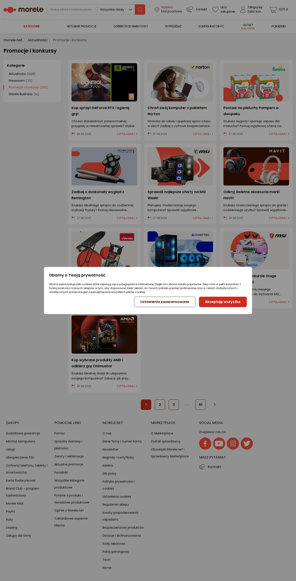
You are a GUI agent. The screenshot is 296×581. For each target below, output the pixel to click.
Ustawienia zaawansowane (164, 301)
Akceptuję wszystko (223, 301)
